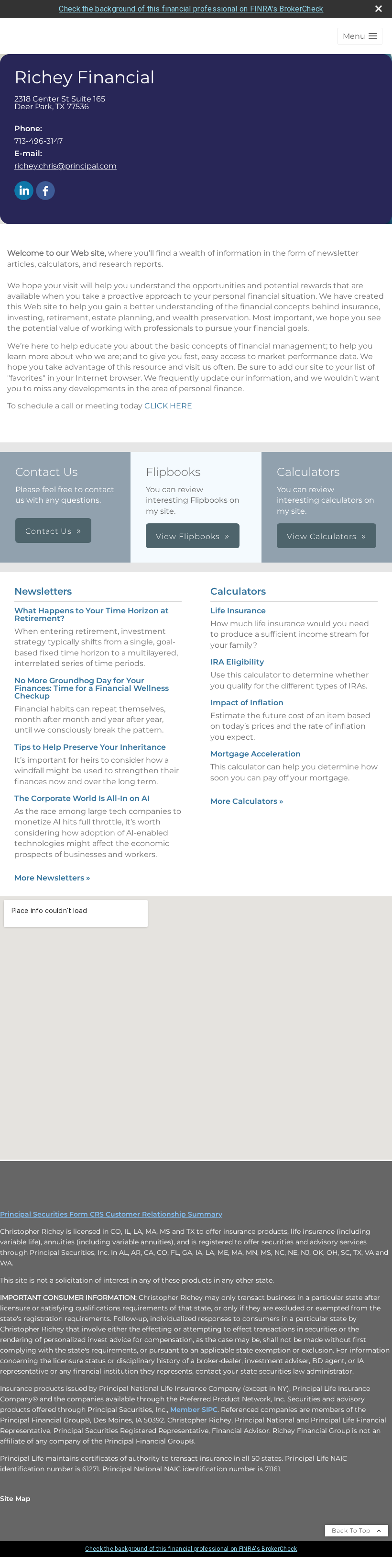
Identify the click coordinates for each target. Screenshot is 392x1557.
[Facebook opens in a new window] (45, 191)
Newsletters (43, 591)
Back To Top (352, 1530)
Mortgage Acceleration (255, 753)
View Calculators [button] (322, 536)
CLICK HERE (168, 405)
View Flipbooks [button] (188, 536)
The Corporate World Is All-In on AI (82, 798)
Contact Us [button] (48, 531)
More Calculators (246, 801)
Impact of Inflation (246, 702)
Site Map (15, 1498)
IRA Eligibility (237, 661)
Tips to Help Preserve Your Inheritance (90, 747)
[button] (360, 36)
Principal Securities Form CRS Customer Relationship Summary (111, 1214)
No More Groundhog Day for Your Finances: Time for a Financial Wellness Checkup (91, 688)
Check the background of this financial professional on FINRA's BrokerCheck (191, 8)
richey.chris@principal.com (65, 165)
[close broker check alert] (378, 8)
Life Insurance (238, 610)
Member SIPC (194, 1409)
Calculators (238, 591)
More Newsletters (52, 877)
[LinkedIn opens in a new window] (23, 191)
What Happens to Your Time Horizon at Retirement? (91, 614)
